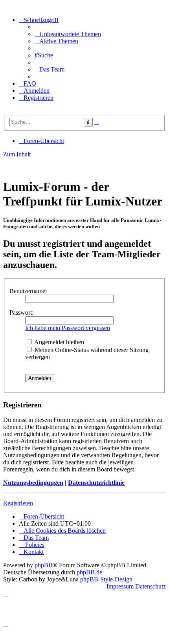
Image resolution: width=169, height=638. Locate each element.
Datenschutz (150, 586)
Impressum (120, 586)
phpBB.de (89, 572)
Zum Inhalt (17, 154)
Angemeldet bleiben (58, 342)
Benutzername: (28, 291)
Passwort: (21, 312)
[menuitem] (68, 34)
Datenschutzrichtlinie (96, 482)
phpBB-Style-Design (106, 579)
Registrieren (18, 503)
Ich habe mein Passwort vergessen (67, 327)
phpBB (44, 565)
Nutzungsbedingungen (33, 482)
